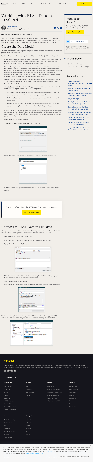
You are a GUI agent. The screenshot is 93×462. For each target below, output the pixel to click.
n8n (27, 431)
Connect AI (29, 389)
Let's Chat (82, 4)
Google (28, 425)
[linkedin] (5, 371)
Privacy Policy (49, 451)
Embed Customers (53, 395)
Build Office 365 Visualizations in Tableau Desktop (79, 89)
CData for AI (62, 4)
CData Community (9, 420)
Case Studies (8, 423)
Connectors (50, 386)
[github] (11, 371)
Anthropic (29, 420)
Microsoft (28, 428)
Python (6, 395)
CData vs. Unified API (53, 401)
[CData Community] (15, 371)
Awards (71, 395)
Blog (5, 425)
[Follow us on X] (58, 28)
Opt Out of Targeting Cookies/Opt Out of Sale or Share (74, 456)
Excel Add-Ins (8, 404)
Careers (71, 404)
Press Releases (73, 389)
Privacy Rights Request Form (34, 453)
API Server (7, 398)
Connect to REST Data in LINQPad (79, 67)
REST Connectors (9, 401)
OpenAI (28, 434)
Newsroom (72, 392)
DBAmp (28, 395)
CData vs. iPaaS (52, 398)
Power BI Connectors (10, 407)
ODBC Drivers (8, 386)
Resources (7, 428)
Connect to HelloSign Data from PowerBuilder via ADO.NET (78, 118)
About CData (73, 386)
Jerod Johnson (12, 27)
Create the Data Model (75, 64)
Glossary (6, 434)
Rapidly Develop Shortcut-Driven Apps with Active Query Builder (79, 103)
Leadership (72, 398)
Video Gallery (8, 437)
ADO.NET (6, 392)
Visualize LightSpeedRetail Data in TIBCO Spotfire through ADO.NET (79, 113)
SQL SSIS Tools (30, 392)
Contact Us (72, 407)
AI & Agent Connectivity (54, 392)
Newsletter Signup (9, 431)
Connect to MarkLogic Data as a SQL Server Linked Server (78, 124)
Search (73, 4)
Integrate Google (73, 99)
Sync (27, 386)
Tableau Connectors (10, 409)
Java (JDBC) (7, 389)
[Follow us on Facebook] (55, 28)
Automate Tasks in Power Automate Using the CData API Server (80, 94)
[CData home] (6, 4)
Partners (71, 401)
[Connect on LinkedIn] (61, 28)
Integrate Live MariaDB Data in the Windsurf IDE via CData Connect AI (79, 129)
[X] (8, 371)
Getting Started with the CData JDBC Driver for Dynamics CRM (78, 108)
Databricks (29, 423)
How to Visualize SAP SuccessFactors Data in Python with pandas (80, 83)
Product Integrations (53, 389)
